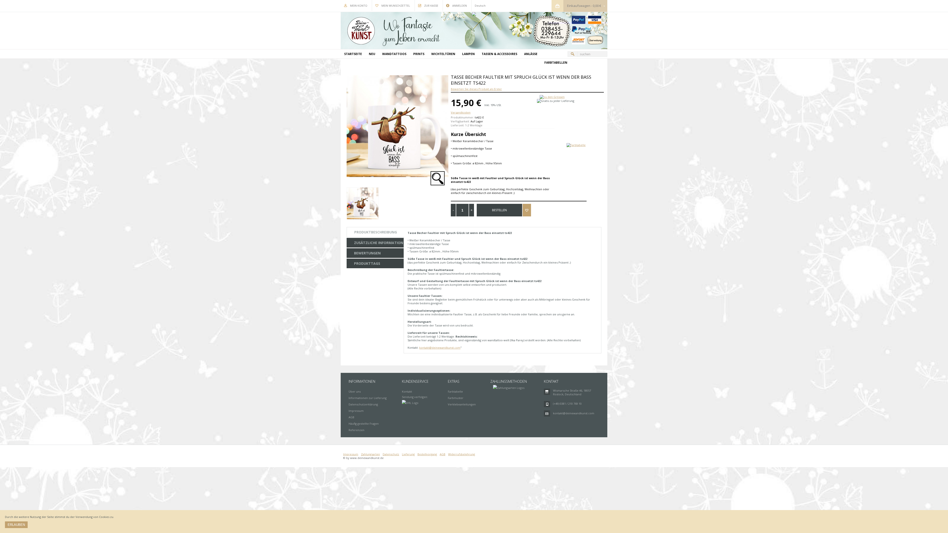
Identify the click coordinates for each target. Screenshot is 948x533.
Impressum (356, 411)
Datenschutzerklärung (363, 404)
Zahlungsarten (370, 454)
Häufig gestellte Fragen (364, 423)
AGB (351, 417)
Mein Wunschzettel (395, 5)
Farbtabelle (455, 391)
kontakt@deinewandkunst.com (439, 347)
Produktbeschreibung (375, 232)
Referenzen (356, 430)
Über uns (355, 391)
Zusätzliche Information (378, 242)
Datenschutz (391, 454)
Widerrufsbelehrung (461, 454)
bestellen (499, 210)
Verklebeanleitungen (462, 404)
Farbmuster (455, 398)
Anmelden (459, 5)
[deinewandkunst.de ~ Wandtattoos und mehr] (474, 30)
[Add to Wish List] (527, 210)
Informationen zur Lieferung (368, 398)
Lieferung (408, 454)
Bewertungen (367, 253)
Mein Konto (358, 5)
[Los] (572, 54)
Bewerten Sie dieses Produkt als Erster (476, 89)
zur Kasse (431, 5)
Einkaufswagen (578, 5)
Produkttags (367, 263)
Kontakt (407, 391)
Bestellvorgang (427, 454)
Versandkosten (461, 112)
